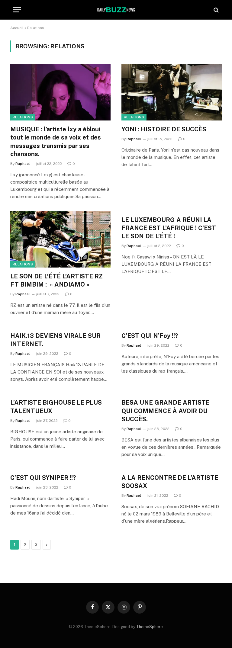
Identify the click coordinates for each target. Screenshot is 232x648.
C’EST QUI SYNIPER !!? (43, 477)
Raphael (22, 164)
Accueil (17, 28)
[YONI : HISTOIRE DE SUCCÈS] (171, 92)
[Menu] (17, 10)
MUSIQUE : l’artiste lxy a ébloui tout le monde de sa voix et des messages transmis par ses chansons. (55, 142)
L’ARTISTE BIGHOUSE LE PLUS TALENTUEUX (56, 406)
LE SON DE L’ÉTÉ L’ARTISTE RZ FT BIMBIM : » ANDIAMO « (56, 280)
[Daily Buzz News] (116, 10)
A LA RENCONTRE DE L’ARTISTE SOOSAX (169, 481)
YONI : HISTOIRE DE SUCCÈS (163, 129)
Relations (23, 117)
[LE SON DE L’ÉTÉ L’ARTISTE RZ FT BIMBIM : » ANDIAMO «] (60, 239)
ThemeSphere (149, 626)
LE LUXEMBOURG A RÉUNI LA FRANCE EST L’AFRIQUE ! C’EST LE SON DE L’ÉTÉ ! (168, 228)
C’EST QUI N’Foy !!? (149, 335)
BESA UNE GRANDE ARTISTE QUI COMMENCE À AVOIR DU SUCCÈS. (165, 410)
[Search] (215, 10)
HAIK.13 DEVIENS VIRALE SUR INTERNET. (55, 340)
